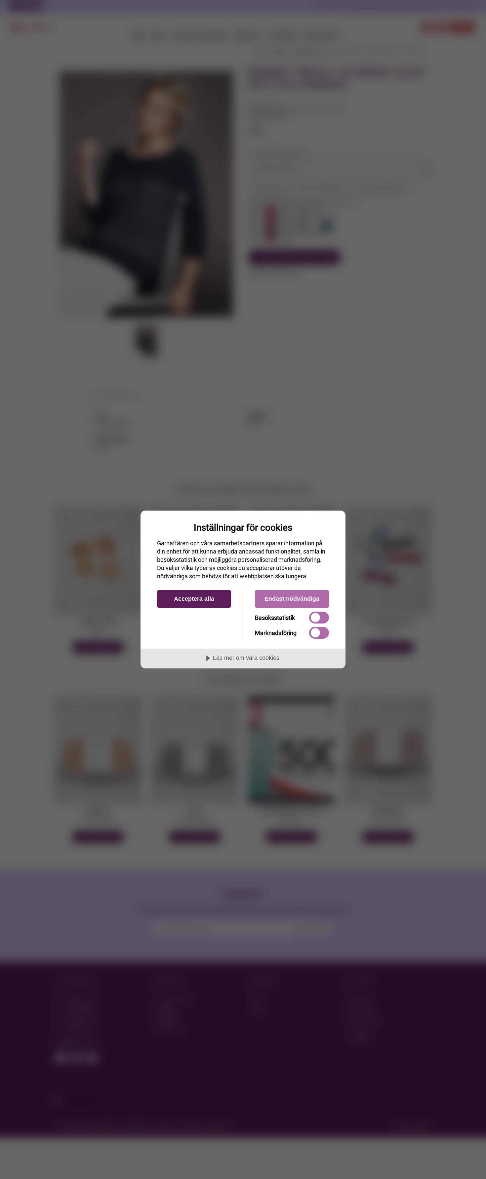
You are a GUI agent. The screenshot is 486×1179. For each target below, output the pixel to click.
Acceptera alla (194, 598)
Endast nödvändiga (291, 598)
